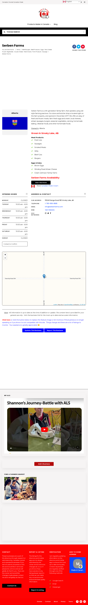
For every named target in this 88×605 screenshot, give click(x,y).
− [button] (5, 258)
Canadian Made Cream (49, 186)
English (69, 1)
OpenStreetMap (68, 304)
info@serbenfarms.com (54, 207)
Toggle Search (13, 32)
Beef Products (35, 49)
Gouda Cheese (18, 51)
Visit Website (50, 210)
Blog (55, 24)
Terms (70, 601)
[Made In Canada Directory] (44, 13)
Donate (39, 601)
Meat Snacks (28, 51)
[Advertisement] (44, 85)
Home (12, 49)
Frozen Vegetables (7, 51)
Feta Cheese (48, 49)
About (56, 601)
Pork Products (36, 51)
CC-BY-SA (82, 304)
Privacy (63, 601)
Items (18, 49)
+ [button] (5, 254)
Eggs (42, 49)
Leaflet (55, 304)
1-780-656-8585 (51, 203)
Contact (48, 601)
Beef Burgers (26, 49)
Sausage (44, 51)
